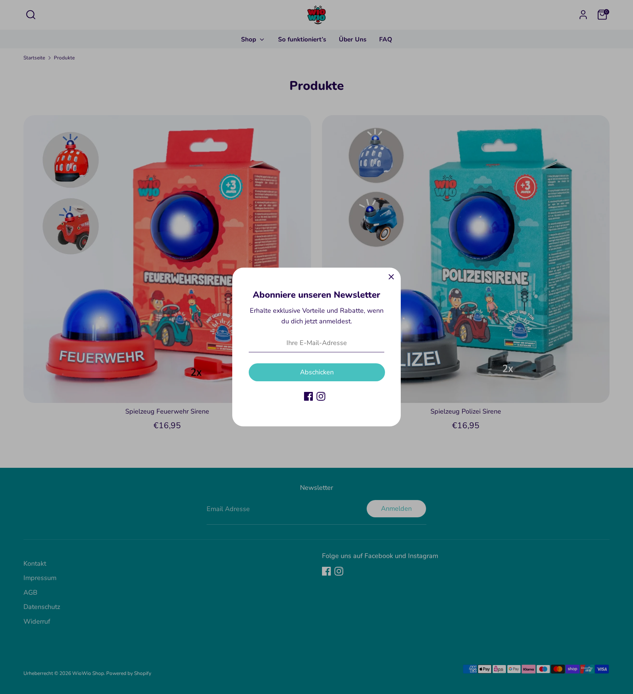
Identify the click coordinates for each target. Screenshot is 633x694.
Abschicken (317, 372)
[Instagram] (320, 396)
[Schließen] (391, 277)
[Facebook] (308, 396)
